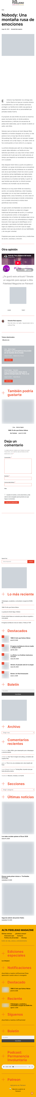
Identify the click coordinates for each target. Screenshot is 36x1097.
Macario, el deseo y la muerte (16, 775)
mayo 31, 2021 (8, 377)
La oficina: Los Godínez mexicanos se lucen (21, 655)
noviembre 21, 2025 (7, 880)
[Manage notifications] (32, 1093)
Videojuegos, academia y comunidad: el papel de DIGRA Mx (21, 1004)
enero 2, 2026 (14, 675)
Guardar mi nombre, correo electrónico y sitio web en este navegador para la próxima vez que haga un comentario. (17, 497)
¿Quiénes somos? (20, 933)
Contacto (20, 936)
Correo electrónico (9, 482)
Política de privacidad (11, 938)
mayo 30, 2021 (5, 29)
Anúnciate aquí (9, 936)
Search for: (4, 558)
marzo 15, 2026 (6, 838)
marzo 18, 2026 (14, 667)
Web (5, 488)
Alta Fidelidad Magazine (18, 930)
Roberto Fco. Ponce (18, 355)
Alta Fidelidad (13, 433)
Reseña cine (6, 340)
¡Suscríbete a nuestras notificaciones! (13, 1020)
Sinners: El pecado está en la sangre (22, 665)
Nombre (7, 476)
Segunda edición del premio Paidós (13, 918)
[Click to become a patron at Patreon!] (18, 295)
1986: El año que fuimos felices (18, 430)
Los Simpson (6, 961)
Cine (3, 10)
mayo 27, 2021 (8, 355)
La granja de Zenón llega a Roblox (11, 612)
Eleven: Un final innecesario (19, 673)
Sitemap (24, 938)
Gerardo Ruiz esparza (16, 29)
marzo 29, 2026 (14, 658)
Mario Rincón (16, 377)
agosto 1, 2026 (14, 1007)
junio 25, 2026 (22, 433)
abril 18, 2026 (13, 649)
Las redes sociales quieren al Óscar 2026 (15, 836)
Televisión (15, 370)
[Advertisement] (18, 78)
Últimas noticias (7, 933)
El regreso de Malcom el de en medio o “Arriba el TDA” (16, 622)
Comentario (7, 457)
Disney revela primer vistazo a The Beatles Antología (15, 877)
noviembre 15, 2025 (7, 920)
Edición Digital (11, 349)
